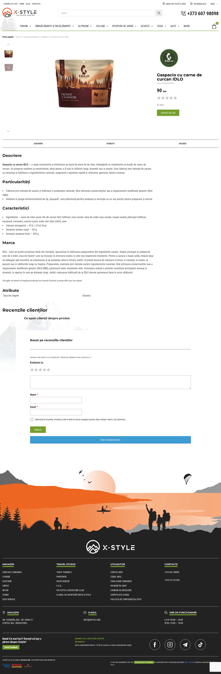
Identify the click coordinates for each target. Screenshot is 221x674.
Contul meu (116, 572)
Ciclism (100, 26)
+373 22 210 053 (172, 580)
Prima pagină (7, 37)
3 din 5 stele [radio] (40, 370)
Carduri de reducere (121, 590)
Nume (34, 394)
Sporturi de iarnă (122, 26)
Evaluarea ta (36, 362)
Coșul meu (115, 576)
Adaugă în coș (168, 113)
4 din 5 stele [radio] (44, 370)
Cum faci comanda (12, 572)
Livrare (6, 576)
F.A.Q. (59, 585)
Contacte (36, 4)
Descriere (38, 144)
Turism (24, 26)
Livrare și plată (10, 4)
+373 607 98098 (172, 572)
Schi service (8, 599)
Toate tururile (64, 572)
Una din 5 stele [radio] (32, 370)
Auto (173, 26)
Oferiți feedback (10, 647)
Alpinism (83, 26)
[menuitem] (8, 54)
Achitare (7, 581)
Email (34, 406)
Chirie (21, 4)
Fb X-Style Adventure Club (70, 590)
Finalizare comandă (121, 581)
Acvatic (145, 26)
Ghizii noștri (63, 581)
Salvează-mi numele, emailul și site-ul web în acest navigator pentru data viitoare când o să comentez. (80, 419)
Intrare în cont (118, 585)
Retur (5, 590)
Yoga (160, 26)
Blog (28, 4)
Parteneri (61, 576)
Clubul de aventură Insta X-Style (73, 594)
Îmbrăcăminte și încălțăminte (53, 26)
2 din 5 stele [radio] (36, 370)
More (187, 26)
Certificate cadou (119, 594)
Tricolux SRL (26, 660)
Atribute (110, 144)
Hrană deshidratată (31, 37)
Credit (5, 585)
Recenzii (182, 144)
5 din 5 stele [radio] (48, 370)
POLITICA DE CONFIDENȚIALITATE (126, 599)
